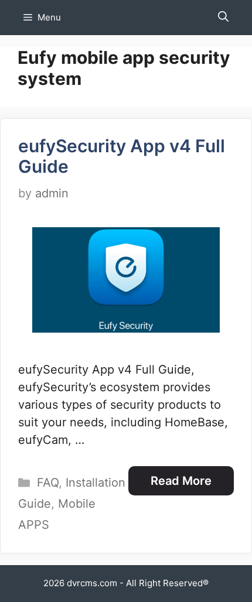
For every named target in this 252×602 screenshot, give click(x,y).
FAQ (48, 483)
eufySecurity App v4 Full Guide (121, 156)
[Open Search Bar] (223, 17)
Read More (181, 481)
